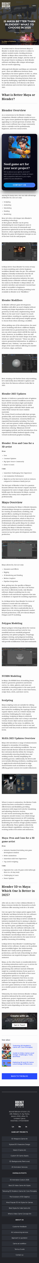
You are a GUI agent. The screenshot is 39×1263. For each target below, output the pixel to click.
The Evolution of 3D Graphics (20, 1197)
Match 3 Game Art (19, 1150)
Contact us (19, 185)
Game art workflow (19, 1244)
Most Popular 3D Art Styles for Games (19, 1202)
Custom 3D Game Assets (19, 1156)
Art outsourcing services (19, 1232)
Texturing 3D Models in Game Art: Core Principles (19, 1191)
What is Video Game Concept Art (19, 1214)
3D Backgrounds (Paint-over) (19, 1161)
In (26, 1127)
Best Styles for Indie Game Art (19, 1208)
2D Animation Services (19, 1167)
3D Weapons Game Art (19, 1139)
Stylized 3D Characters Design (19, 1144)
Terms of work (19, 1249)
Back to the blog (19, 1076)
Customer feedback (19, 1227)
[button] (34, 5)
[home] (6, 5)
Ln (13, 1127)
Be (20, 1127)
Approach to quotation (19, 1238)
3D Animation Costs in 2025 (19, 1180)
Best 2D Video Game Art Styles (19, 1185)
